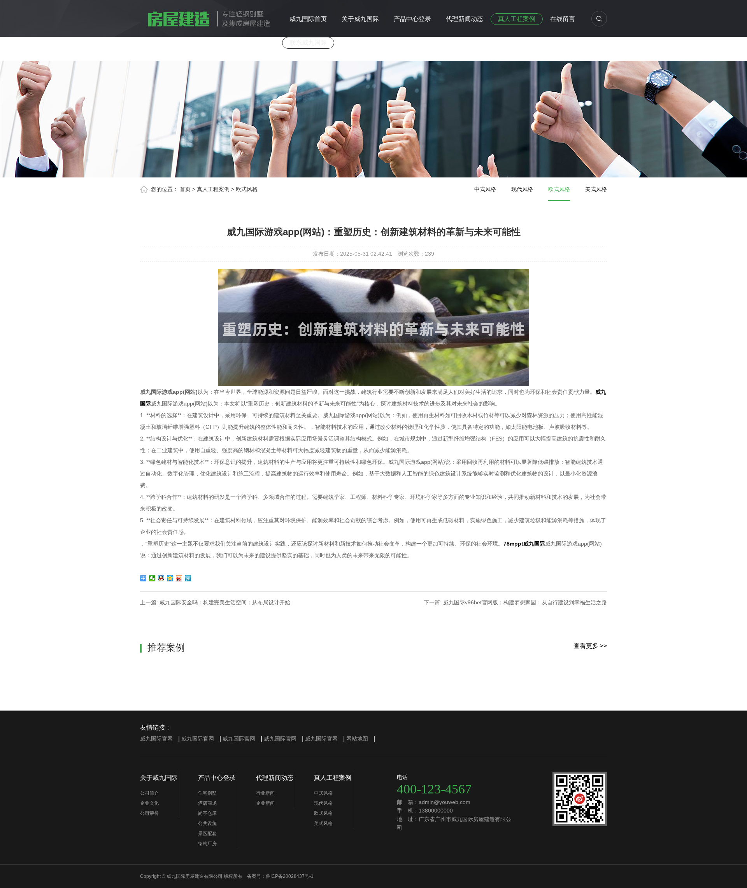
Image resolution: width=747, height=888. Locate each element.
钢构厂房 (207, 843)
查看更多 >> (590, 645)
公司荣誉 (149, 813)
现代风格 (522, 189)
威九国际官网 (156, 738)
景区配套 (207, 833)
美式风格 (596, 189)
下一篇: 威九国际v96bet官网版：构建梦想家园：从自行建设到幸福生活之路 (515, 602)
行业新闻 (265, 793)
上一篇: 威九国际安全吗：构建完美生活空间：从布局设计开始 (215, 602)
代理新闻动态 (464, 19)
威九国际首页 (308, 19)
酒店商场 (207, 803)
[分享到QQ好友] (161, 578)
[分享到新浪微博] (179, 578)
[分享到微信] (152, 578)
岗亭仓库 (207, 813)
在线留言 (562, 19)
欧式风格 (247, 189)
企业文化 (149, 803)
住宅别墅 (207, 793)
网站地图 (357, 738)
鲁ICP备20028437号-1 (290, 876)
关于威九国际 (360, 19)
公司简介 (149, 793)
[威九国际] (206, 17)
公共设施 (207, 823)
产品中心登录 (412, 19)
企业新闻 (265, 803)
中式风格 (485, 189)
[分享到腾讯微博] (188, 578)
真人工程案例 (516, 19)
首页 (185, 189)
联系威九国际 (308, 42)
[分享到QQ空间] (170, 578)
